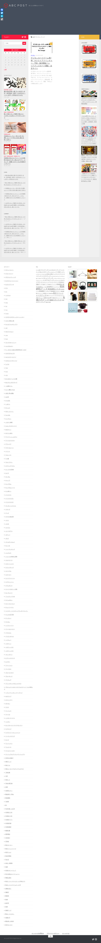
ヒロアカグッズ (48, 280)
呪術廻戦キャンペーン (53, 287)
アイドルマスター (10, 440)
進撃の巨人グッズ (40, 297)
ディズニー (8, 618)
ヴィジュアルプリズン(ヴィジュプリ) (15, 754)
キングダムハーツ (10, 487)
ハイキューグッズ (47, 278)
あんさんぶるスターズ (11, 382)
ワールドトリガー (10, 751)
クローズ (7, 509)
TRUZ (6, 368)
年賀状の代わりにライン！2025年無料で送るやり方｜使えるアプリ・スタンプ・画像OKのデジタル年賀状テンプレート (15, 161)
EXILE (6, 302)
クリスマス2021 (9, 498)
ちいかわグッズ (52, 272)
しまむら (7, 404)
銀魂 (6, 899)
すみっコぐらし (9, 411)
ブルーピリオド (9, 672)
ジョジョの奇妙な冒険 (11, 556)
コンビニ (7, 527)
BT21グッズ (44, 270)
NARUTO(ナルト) (9, 331)
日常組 (7, 841)
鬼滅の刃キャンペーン (57, 298)
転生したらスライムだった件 (13, 885)
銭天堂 (7, 903)
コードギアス (8, 531)
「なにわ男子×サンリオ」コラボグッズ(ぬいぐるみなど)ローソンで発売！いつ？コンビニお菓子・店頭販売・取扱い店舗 (89, 119)
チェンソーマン (9, 607)
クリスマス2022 (9, 502)
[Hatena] (1, 16)
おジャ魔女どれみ (10, 389)
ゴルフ (7, 538)
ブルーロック (8, 676)
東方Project (8, 852)
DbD (6, 299)
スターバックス (9, 564)
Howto (7, 313)
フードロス (8, 669)
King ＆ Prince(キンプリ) (11, 324)
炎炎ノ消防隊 (8, 863)
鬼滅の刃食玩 (48, 302)
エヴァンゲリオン (10, 466)
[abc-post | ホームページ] (15, 5)
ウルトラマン (8, 462)
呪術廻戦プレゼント (56, 291)
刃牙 (6, 776)
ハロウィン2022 (9, 651)
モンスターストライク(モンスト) (14, 725)
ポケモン (7, 703)
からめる (7, 400)
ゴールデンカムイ (10, 542)
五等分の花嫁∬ (9, 758)
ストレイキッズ (9, 567)
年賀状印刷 (8, 823)
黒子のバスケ (8, 925)
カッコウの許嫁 (9, 469)
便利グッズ (8, 761)
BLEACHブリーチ (9, 284)
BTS (6, 292)
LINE (5, 156)
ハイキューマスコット (58, 278)
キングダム (8, 484)
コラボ (7, 524)
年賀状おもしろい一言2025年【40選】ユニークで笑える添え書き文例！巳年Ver (14, 138)
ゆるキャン (8, 429)
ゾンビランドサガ (10, 596)
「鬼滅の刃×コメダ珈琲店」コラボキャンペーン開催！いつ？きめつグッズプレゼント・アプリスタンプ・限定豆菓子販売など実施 (89, 177)
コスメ (7, 520)
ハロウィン (8, 643)
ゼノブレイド (8, 593)
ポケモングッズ (46, 282)
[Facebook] (1, 9)
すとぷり (7, 408)
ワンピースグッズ (54, 282)
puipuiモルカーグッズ (54, 270)
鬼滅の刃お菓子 (48, 298)
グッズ (7, 513)
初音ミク (7, 780)
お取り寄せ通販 (9, 393)
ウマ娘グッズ (60, 272)
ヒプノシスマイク (10, 658)
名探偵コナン (8, 790)
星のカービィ (8, 845)
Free (6, 310)
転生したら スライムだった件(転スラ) (15, 881)
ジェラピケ (8, 553)
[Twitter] (1, 13)
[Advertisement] (50, 23)
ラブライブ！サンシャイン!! (12, 732)
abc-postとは (65, 933)
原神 (6, 787)
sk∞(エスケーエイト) (10, 357)
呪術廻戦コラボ (54, 289)
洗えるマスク (61, 295)
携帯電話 (7, 834)
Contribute (7, 295)
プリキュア (8, 680)
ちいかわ (7, 415)
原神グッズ (45, 284)
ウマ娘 (7, 458)
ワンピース (8, 747)
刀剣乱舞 (7, 772)
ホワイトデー (8, 700)
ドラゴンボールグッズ (55, 276)
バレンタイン (8, 654)
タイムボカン (8, 600)
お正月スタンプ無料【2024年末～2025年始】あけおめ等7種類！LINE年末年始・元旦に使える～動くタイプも (14, 205)
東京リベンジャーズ (10, 848)
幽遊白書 (7, 830)
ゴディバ (7, 535)
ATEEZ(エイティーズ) (10, 277)
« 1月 (5, 69)
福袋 (6, 867)
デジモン (33, 55)
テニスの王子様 (9, 614)
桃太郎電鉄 (8, 856)
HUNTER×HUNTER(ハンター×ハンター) (14, 317)
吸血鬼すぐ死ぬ (9, 794)
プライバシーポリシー (53, 933)
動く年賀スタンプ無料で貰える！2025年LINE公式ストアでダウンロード (14, 116)
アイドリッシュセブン (11, 437)
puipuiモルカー (9, 346)
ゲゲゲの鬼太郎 (9, 516)
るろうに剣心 (8, 433)
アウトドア (8, 444)
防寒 (6, 907)
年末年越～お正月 (8, 89)
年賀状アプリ (17, 156)
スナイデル (8, 571)
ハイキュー (8, 640)
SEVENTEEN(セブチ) (10, 353)
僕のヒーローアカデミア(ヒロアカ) (14, 769)
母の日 (7, 859)
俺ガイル (7, 765)
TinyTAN (7, 364)
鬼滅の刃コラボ (55, 300)
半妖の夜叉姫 (8, 783)
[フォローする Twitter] (23, 37)
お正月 (7, 397)
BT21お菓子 (38, 270)
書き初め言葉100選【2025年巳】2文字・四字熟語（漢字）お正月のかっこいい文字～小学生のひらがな (14, 93)
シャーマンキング (10, 549)
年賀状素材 (8, 827)
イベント (7, 451)
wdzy (6, 375)
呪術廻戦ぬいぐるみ (42, 287)
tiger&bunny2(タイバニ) (11, 360)
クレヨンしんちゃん (10, 506)
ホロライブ (8, 696)
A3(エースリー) (9, 273)
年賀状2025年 (10, 112)
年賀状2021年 (8, 812)
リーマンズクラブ (10, 736)
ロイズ (7, 740)
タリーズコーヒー (10, 604)
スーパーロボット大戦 (11, 589)
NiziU (6, 339)
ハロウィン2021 (9, 647)
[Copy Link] (1, 19)
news (5, 112)
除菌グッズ (8, 910)
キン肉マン (8, 491)
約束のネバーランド (10, 870)
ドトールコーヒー (10, 629)
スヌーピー (8, 574)
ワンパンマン (8, 743)
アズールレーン (9, 448)
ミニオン (7, 721)
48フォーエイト (9, 270)
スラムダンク (8, 585)
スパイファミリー (10, 578)
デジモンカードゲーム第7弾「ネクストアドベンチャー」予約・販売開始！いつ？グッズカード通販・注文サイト (41, 63)
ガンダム (7, 477)
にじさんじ (8, 418)
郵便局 (7, 896)
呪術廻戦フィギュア (44, 291)
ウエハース (8, 455)
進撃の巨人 (8, 888)
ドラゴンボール (9, 636)
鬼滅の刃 (7, 917)
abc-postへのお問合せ (38, 933)
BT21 (6, 288)
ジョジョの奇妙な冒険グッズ (48, 274)
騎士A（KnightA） (9, 914)
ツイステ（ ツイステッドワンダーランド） (16, 611)
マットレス (8, 711)
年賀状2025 (45, 293)
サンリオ (7, 545)
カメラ (7, 473)
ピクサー (7, 662)
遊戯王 (7, 892)
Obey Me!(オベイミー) (10, 342)
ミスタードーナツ (10, 718)
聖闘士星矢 (8, 877)
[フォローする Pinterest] (25, 37)
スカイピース (8, 560)
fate (6, 306)
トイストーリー (9, 625)
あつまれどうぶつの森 (11, 379)
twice (6, 371)
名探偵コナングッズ (52, 284)
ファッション (8, 665)
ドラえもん (8, 633)
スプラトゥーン (9, 582)
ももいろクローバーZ (11, 426)
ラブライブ (8, 729)
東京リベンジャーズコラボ (53, 295)
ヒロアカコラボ (57, 280)
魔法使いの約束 (9, 921)
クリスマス (8, 495)
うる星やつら (8, 386)
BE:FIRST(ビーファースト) (11, 281)
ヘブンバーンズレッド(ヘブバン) (14, 692)
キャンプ (7, 480)
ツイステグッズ (46, 276)
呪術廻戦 (7, 798)
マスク (7, 707)
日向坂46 (7, 838)
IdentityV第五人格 (9, 321)
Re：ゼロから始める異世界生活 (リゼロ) (15, 350)
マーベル (7, 714)
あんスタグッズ (44, 272)
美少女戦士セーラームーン (12, 874)
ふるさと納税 (8, 422)
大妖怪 (7, 801)
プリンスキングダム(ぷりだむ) (13, 683)
